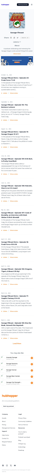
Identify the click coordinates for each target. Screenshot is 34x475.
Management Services (8, 428)
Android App (21, 447)
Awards (4, 418)
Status (4, 445)
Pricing (4, 424)
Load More (17, 343)
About (4, 421)
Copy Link (24, 37)
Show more (17, 54)
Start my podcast (22, 4)
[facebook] (11, 38)
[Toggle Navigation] (31, 4)
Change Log (22, 443)
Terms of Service (23, 424)
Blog (19, 440)
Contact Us (5, 438)
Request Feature (7, 442)
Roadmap (21, 450)
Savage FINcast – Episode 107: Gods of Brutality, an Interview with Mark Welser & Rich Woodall (16, 215)
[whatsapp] (14, 38)
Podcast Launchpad (24, 437)
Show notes (14, 93)
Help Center (5, 435)
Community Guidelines (25, 421)
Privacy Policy (22, 418)
